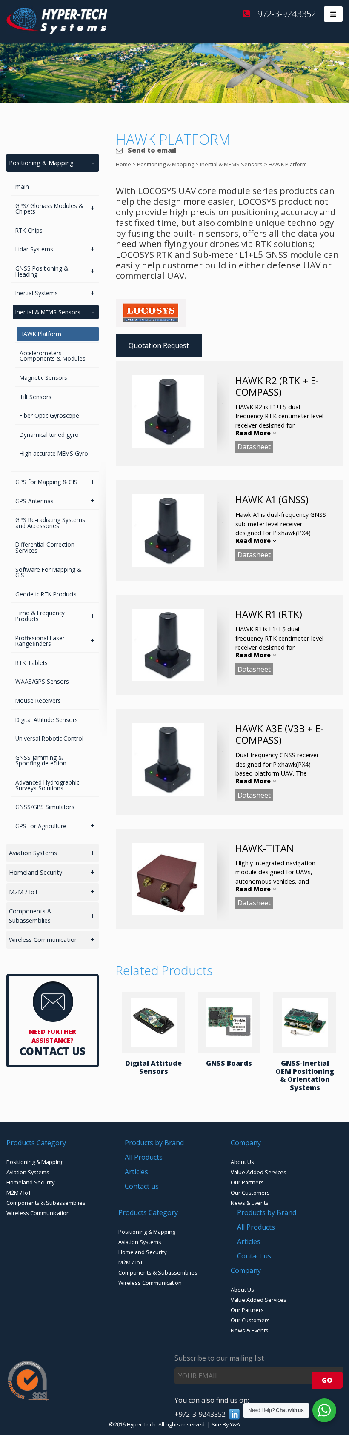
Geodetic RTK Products (46, 594)
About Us (242, 1162)
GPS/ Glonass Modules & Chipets (49, 209)
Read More (253, 433)
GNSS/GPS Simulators (44, 807)
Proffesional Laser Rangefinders (40, 641)
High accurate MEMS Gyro (54, 453)
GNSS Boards (229, 1063)
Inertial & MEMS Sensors (47, 312)
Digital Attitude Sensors (153, 1067)
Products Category (36, 1142)
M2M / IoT (24, 892)
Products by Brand (154, 1142)
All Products (144, 1157)
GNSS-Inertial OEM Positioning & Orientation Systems (304, 1075)
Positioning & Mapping (41, 163)
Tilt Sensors (35, 397)
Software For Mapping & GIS (48, 572)
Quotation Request (159, 345)
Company (246, 1142)
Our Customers (250, 1192)
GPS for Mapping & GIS (46, 482)
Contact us (142, 1186)
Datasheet (254, 446)
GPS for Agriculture (40, 826)
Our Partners (247, 1182)
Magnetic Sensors (43, 378)
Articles (136, 1171)
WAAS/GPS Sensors (42, 681)
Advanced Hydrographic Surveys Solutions (47, 785)
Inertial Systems (36, 293)
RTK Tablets (31, 663)
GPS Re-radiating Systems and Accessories (50, 523)
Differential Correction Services (44, 547)
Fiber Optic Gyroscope (49, 415)
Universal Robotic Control (49, 738)
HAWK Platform (40, 334)
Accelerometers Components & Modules (53, 356)
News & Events (250, 1203)
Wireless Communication (43, 940)
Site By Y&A (226, 1424)
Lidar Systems (34, 249)
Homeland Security (35, 872)
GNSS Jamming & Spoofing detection (40, 760)
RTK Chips (29, 230)
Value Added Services (258, 1172)
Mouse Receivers (38, 700)
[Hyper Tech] (56, 31)
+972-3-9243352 (283, 14)
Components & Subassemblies (30, 915)
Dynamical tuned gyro (49, 435)
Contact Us (53, 1051)
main (22, 187)
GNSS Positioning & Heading (41, 271)
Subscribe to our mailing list (219, 1358)
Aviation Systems (33, 853)
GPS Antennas (34, 501)
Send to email (151, 150)
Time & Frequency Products (40, 616)
